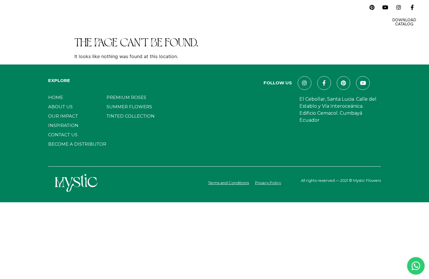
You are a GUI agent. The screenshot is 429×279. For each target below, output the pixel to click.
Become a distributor (77, 144)
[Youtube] (385, 7)
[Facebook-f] (412, 7)
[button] (359, 7)
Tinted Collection (131, 116)
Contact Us (271, 15)
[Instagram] (398, 7)
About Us (113, 15)
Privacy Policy (268, 182)
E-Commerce (307, 15)
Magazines (237, 15)
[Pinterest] (372, 7)
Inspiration (205, 15)
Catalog (140, 15)
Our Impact (171, 15)
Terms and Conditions (228, 182)
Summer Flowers (129, 106)
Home (89, 15)
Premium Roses (126, 97)
